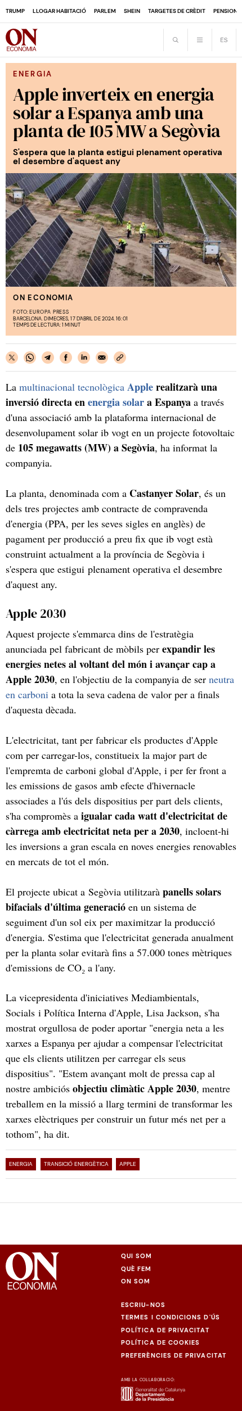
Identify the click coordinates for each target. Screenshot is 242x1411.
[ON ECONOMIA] (22, 40)
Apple (127, 1164)
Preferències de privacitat (174, 1355)
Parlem (105, 11)
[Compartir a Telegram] (48, 357)
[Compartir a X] (12, 357)
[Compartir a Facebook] (66, 357)
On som (135, 1281)
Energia (21, 1164)
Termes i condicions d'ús (170, 1317)
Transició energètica (76, 1164)
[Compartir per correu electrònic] (102, 357)
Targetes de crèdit (176, 11)
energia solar (116, 402)
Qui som (137, 1256)
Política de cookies (160, 1342)
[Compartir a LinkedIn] (84, 357)
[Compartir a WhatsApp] (30, 357)
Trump (15, 11)
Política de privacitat (165, 1330)
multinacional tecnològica (86, 387)
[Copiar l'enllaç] (120, 357)
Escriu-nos (143, 1305)
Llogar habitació (59, 11)
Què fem (136, 1269)
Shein (132, 11)
